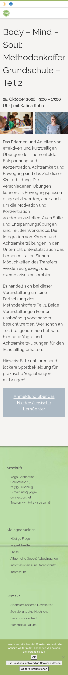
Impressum (18, 572)
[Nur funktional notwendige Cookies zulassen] (63, 657)
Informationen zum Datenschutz (33, 565)
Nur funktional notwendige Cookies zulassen (34, 662)
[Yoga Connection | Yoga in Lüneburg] (6, 13)
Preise (14, 552)
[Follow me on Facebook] (11, 4)
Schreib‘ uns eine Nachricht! (29, 611)
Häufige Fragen (21, 538)
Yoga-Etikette (20, 545)
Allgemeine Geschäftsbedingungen (35, 558)
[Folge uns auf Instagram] (4, 4)
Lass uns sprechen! (23, 618)
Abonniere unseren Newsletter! (31, 605)
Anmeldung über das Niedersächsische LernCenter (34, 402)
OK (34, 657)
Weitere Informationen (34, 668)
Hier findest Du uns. (23, 625)
